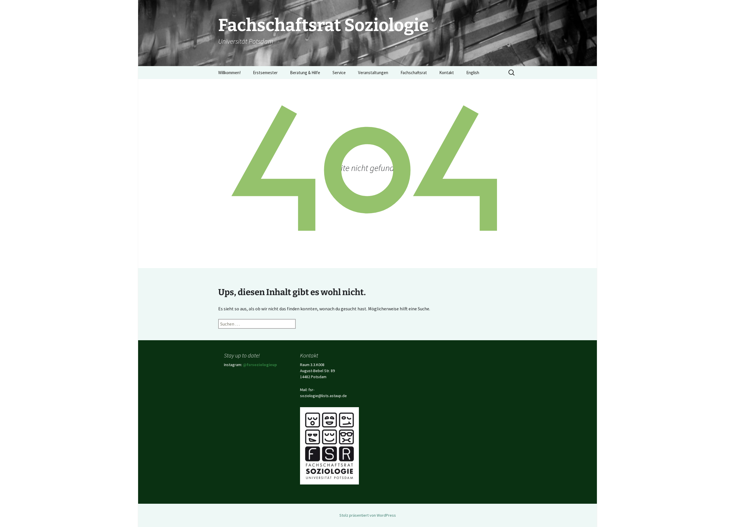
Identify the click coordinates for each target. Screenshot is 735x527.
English (472, 72)
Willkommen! (229, 72)
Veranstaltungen (373, 72)
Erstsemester (265, 72)
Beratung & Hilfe (305, 72)
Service (339, 72)
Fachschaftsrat (414, 72)
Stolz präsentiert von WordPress (367, 515)
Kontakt (446, 72)
